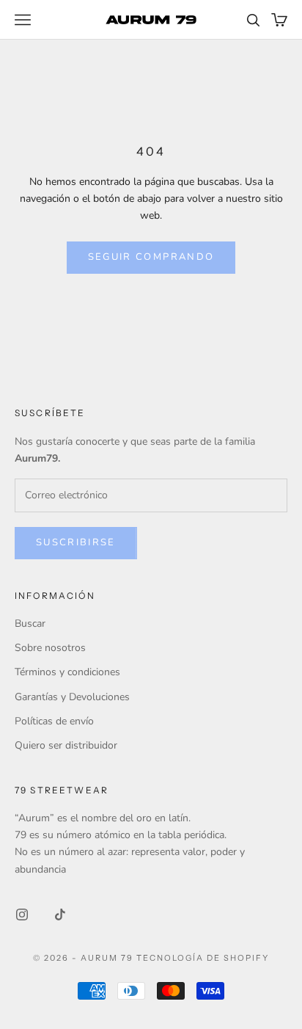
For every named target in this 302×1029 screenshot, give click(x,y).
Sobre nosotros (50, 648)
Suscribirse (76, 542)
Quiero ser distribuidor (66, 745)
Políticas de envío (54, 721)
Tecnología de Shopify (202, 958)
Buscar (30, 623)
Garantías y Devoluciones (72, 697)
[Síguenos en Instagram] (22, 914)
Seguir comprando (151, 256)
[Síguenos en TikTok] (60, 914)
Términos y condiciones (67, 672)
